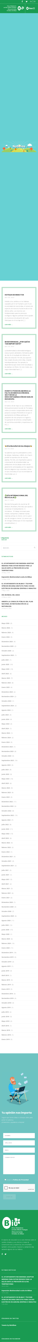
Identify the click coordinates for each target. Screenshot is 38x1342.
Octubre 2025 (6, 651)
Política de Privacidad (21, 1180)
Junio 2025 (5, 664)
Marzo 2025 (6, 678)
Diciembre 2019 (7, 953)
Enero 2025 (6, 687)
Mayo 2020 (5, 934)
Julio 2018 (5, 1012)
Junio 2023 (5, 774)
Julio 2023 (5, 770)
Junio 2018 (5, 1017)
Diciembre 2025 (7, 642)
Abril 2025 (5, 674)
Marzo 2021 (6, 888)
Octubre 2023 (6, 756)
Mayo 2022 (5, 834)
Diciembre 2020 (7, 902)
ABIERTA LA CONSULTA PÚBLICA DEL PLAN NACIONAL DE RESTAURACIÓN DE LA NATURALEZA (17, 603)
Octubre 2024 (6, 701)
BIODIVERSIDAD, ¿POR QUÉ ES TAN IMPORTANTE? (17, 343)
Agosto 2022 (6, 820)
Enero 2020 (6, 948)
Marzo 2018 (6, 1030)
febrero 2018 (6, 1035)
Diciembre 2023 (7, 747)
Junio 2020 (5, 930)
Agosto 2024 (6, 710)
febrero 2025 (6, 683)
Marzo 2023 (6, 788)
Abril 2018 (5, 1026)
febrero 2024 (6, 738)
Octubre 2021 (6, 861)
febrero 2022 (6, 847)
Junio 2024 (5, 719)
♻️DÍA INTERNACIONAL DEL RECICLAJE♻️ (16, 496)
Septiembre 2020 (8, 916)
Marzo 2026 (6, 628)
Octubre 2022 (6, 811)
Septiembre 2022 (8, 815)
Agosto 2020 (6, 921)
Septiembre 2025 (8, 655)
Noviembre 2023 (8, 751)
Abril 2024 (5, 728)
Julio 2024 (5, 715)
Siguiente (5, 538)
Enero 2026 (6, 637)
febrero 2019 (6, 985)
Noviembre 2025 (8, 646)
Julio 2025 (5, 660)
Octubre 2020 (6, 911)
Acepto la (17, 1180)
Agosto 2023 (6, 765)
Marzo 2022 (6, 843)
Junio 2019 (5, 971)
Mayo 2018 (5, 1021)
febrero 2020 (6, 943)
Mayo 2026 (5, 623)
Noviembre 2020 (8, 907)
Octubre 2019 (6, 962)
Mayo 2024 (5, 724)
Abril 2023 (5, 783)
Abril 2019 (5, 975)
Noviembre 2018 (8, 998)
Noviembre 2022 (8, 806)
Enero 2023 (6, 797)
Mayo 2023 (5, 779)
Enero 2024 (6, 742)
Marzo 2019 (6, 980)
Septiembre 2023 (8, 760)
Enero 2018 (6, 1039)
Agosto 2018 (6, 1007)
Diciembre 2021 (7, 857)
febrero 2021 (6, 893)
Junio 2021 (5, 875)
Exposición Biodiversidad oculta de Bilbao (17, 577)
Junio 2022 (5, 829)
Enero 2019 (6, 989)
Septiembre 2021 (8, 866)
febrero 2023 (6, 792)
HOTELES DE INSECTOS (14, 295)
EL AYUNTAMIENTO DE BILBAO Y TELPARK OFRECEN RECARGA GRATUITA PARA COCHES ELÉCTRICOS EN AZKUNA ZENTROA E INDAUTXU (19, 586)
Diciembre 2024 (7, 692)
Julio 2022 (5, 824)
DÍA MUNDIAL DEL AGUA (11, 595)
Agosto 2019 (6, 966)
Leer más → (9, 324)
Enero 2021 (6, 898)
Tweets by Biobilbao (9, 1325)
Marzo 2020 (6, 939)
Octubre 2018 (6, 1003)
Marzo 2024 (6, 733)
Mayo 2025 (5, 669)
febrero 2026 (6, 632)
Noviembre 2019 (8, 957)
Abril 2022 (5, 838)
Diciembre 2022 (7, 802)
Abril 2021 (5, 884)
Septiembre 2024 (8, 706)
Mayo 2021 (5, 879)
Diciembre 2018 (7, 994)
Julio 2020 (5, 925)
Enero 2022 (6, 852)
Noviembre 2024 (8, 696)
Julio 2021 (5, 870)
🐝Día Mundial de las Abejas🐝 (18, 446)
